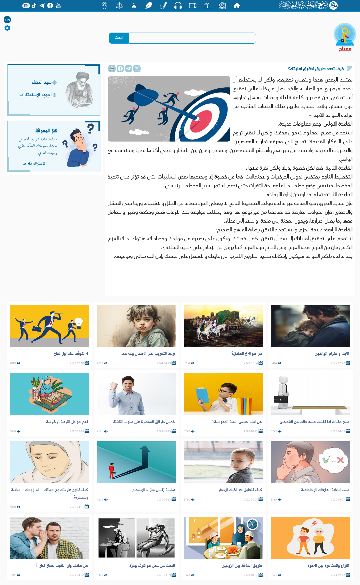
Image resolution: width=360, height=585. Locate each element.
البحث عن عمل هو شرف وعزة (152, 565)
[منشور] (119, 5)
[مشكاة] (134, 5)
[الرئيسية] (236, 5)
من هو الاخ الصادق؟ (247, 353)
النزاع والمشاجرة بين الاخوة (328, 565)
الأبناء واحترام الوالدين (332, 353)
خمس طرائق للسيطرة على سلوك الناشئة (144, 422)
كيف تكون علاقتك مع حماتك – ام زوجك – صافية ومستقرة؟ (49, 493)
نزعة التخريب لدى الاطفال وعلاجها (148, 353)
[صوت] (178, 5)
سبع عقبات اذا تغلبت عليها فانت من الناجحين (314, 422)
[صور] (207, 5)
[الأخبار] (222, 5)
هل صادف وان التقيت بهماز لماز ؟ (62, 565)
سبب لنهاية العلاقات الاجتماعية (325, 490)
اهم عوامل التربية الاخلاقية (67, 422)
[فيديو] (192, 5)
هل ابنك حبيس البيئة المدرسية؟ (237, 422)
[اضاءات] (104, 5)
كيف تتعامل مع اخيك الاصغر (240, 490)
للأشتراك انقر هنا (34, 163)
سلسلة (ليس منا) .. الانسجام (153, 490)
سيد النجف (41, 83)
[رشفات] (148, 5)
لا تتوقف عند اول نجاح (71, 353)
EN (7, 20)
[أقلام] (163, 5)
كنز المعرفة (46, 131)
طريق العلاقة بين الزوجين (242, 565)
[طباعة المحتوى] (111, 68)
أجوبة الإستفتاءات (35, 95)
